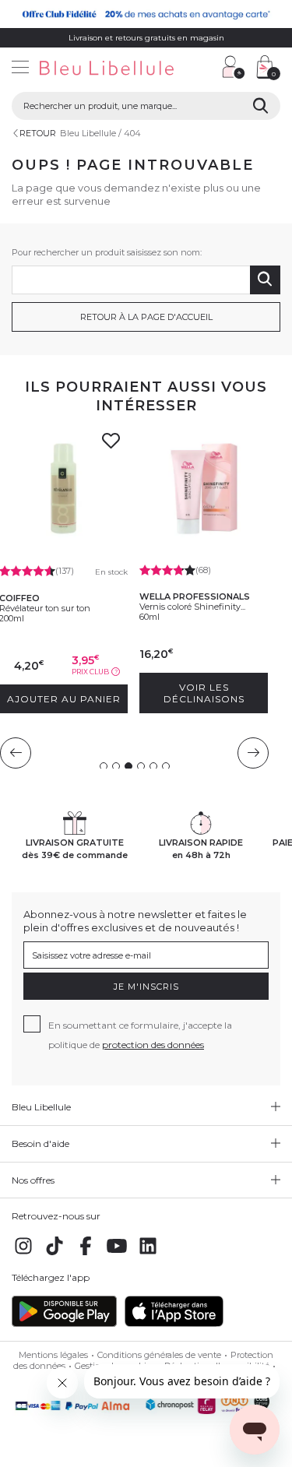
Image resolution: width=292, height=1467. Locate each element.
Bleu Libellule (88, 133)
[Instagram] (23, 1254)
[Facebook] (85, 1254)
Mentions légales (53, 1354)
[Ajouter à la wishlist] (110, 445)
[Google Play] (64, 1323)
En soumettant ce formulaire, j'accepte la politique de (140, 1034)
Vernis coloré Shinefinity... (192, 606)
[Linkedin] (148, 1254)
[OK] (265, 280)
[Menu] (20, 68)
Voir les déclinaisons (204, 693)
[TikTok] (54, 1254)
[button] (202, 69)
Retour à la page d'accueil (146, 316)
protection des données (153, 1044)
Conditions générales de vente (159, 1354)
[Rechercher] (260, 106)
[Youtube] (116, 1254)
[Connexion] (233, 67)
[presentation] (15, 753)
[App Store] (174, 1323)
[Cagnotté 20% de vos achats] (146, 14)
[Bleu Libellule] (105, 69)
